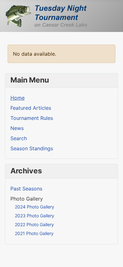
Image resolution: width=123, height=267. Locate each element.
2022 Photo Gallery (34, 224)
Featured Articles (30, 108)
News (17, 128)
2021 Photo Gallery (34, 233)
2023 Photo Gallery (34, 215)
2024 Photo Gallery (34, 206)
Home (17, 98)
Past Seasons (26, 188)
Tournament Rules (31, 118)
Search (18, 138)
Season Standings (31, 148)
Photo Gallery (26, 199)
